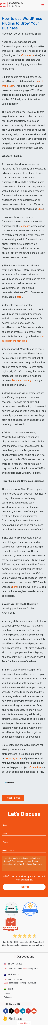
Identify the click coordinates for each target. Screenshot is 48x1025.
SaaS (40, 208)
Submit (24, 887)
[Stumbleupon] (34, 1014)
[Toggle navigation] (43, 5)
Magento (25, 226)
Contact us (35, 767)
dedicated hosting (21, 380)
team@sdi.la (32, 968)
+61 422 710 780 (15, 979)
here (19, 296)
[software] (11, 5)
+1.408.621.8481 (15, 968)
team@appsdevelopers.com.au (22, 983)
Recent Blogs (13, 797)
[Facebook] (6, 1013)
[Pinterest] (28, 1014)
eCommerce (27, 55)
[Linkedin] (23, 1014)
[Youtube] (17, 1014)
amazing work (13, 758)
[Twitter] (11, 1013)
